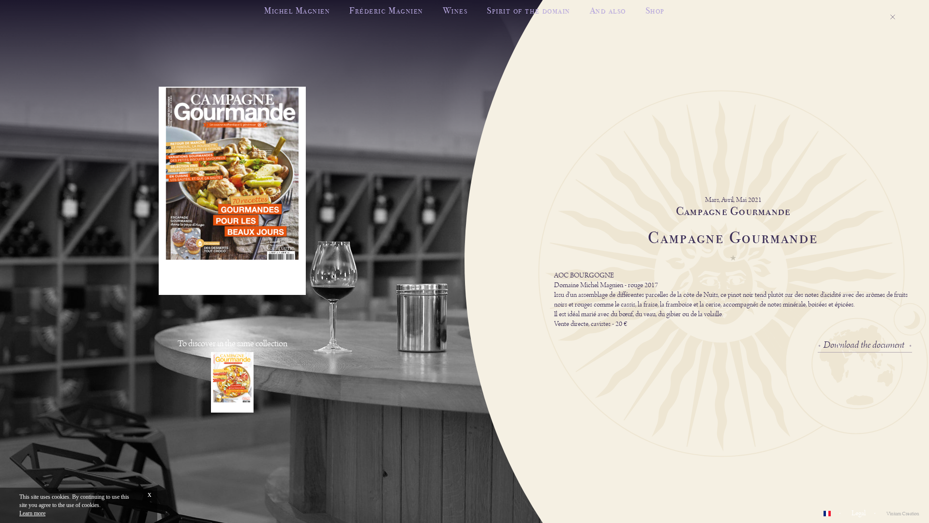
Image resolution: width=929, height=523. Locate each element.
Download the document (864, 345)
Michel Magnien (297, 10)
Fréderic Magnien (386, 10)
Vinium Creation (902, 513)
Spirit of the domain (528, 10)
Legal (859, 513)
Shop (655, 10)
